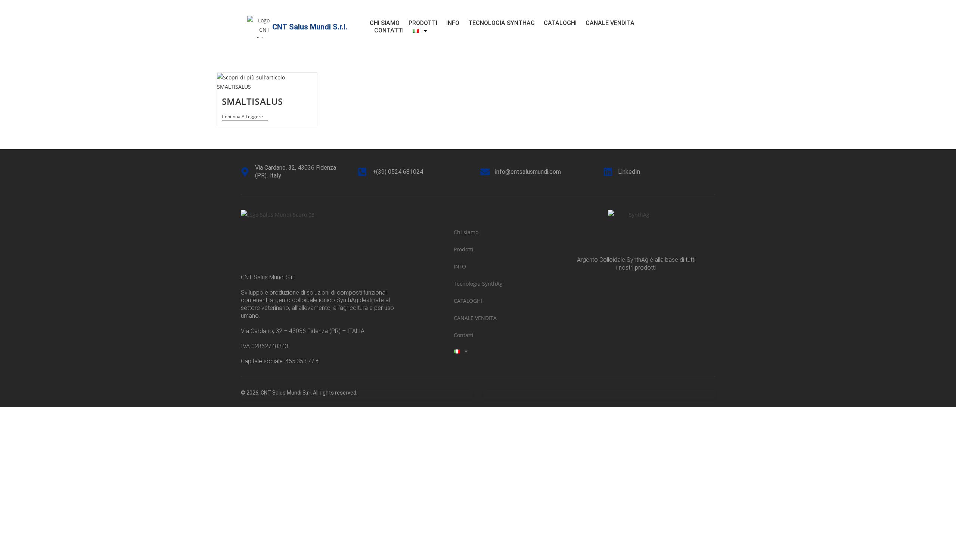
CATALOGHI (560, 22)
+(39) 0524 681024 (397, 171)
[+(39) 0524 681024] (362, 171)
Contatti (389, 30)
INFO (452, 22)
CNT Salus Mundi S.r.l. (309, 26)
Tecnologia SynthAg (501, 22)
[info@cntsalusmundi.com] (485, 171)
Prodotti (423, 22)
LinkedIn (629, 171)
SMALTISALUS (252, 101)
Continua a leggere (245, 117)
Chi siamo (385, 22)
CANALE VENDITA (610, 22)
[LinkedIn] (607, 171)
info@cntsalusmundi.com (528, 171)
